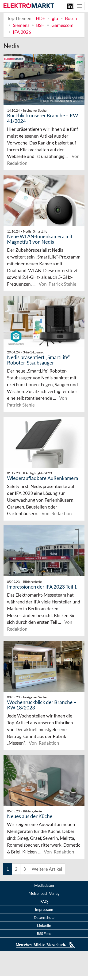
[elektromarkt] (29, 5)
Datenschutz (44, 917)
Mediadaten (44, 885)
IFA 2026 (22, 32)
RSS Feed (44, 933)
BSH (40, 25)
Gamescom (62, 25)
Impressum (44, 909)
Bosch (71, 18)
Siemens (21, 25)
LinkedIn (44, 925)
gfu (55, 18)
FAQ (44, 901)
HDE (40, 18)
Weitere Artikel (47, 869)
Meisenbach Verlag (44, 893)
